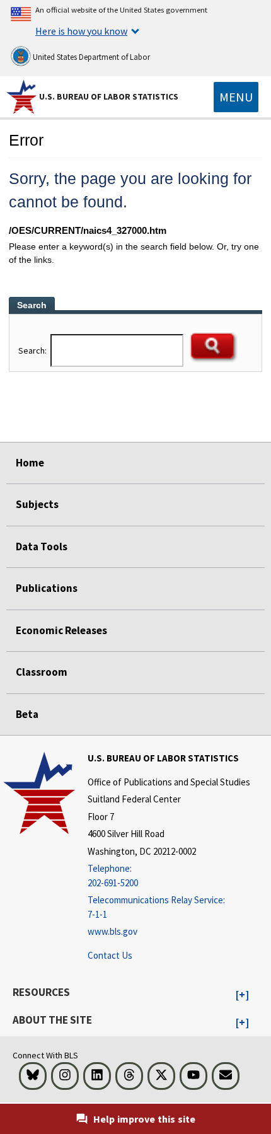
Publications (47, 588)
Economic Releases (61, 630)
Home (30, 463)
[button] (242, 995)
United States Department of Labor (90, 57)
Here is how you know (81, 31)
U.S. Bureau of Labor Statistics (108, 96)
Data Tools (41, 546)
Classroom (41, 672)
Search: (33, 350)
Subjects (37, 504)
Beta (27, 714)
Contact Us (110, 955)
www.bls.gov (112, 931)
